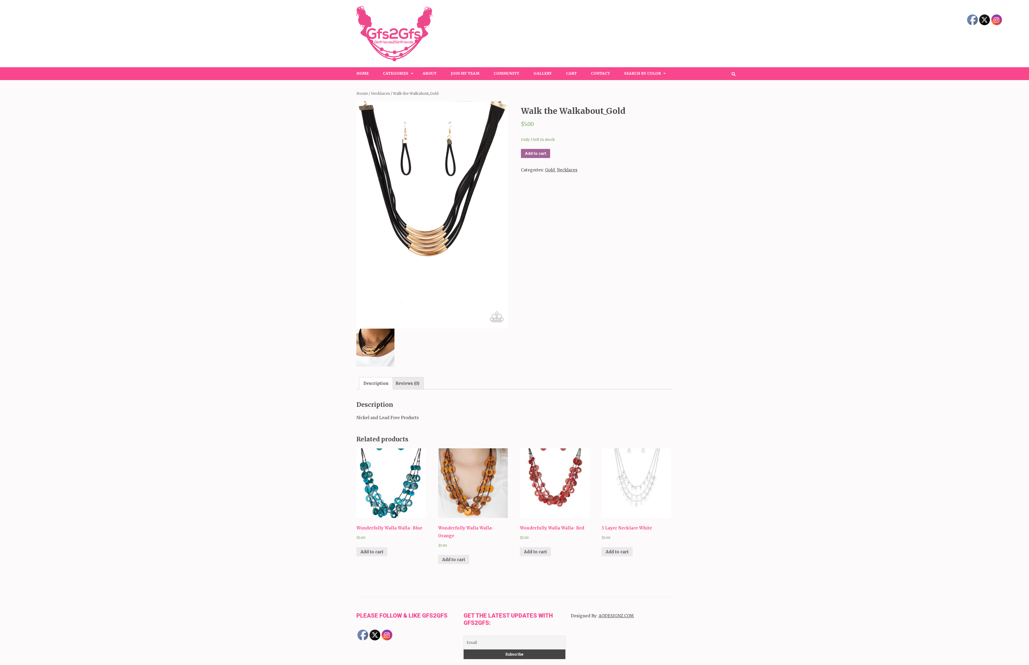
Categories (395, 73)
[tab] (376, 383)
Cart (571, 73)
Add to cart (535, 153)
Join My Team (465, 73)
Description (376, 383)
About (430, 73)
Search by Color (642, 73)
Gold (550, 169)
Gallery (543, 73)
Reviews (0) (407, 383)
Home (362, 73)
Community (506, 73)
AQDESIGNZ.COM (616, 615)
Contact (600, 73)
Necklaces (380, 93)
